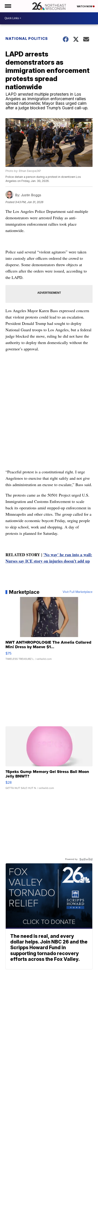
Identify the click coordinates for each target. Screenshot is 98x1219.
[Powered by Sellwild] (86, 859)
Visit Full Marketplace (78, 592)
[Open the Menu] (7, 6)
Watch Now (85, 6)
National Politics (26, 38)
